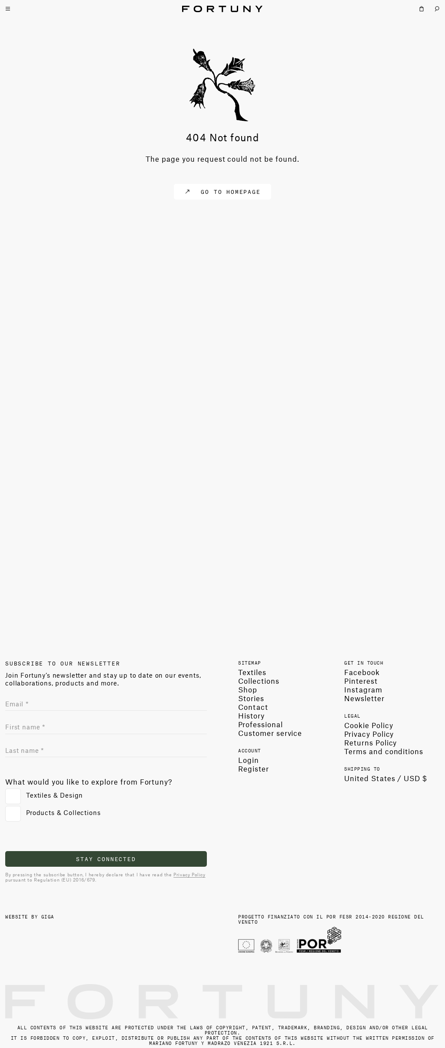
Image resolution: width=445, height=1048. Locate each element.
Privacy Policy (189, 874)
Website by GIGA (29, 916)
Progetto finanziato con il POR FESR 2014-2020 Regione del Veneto (331, 918)
